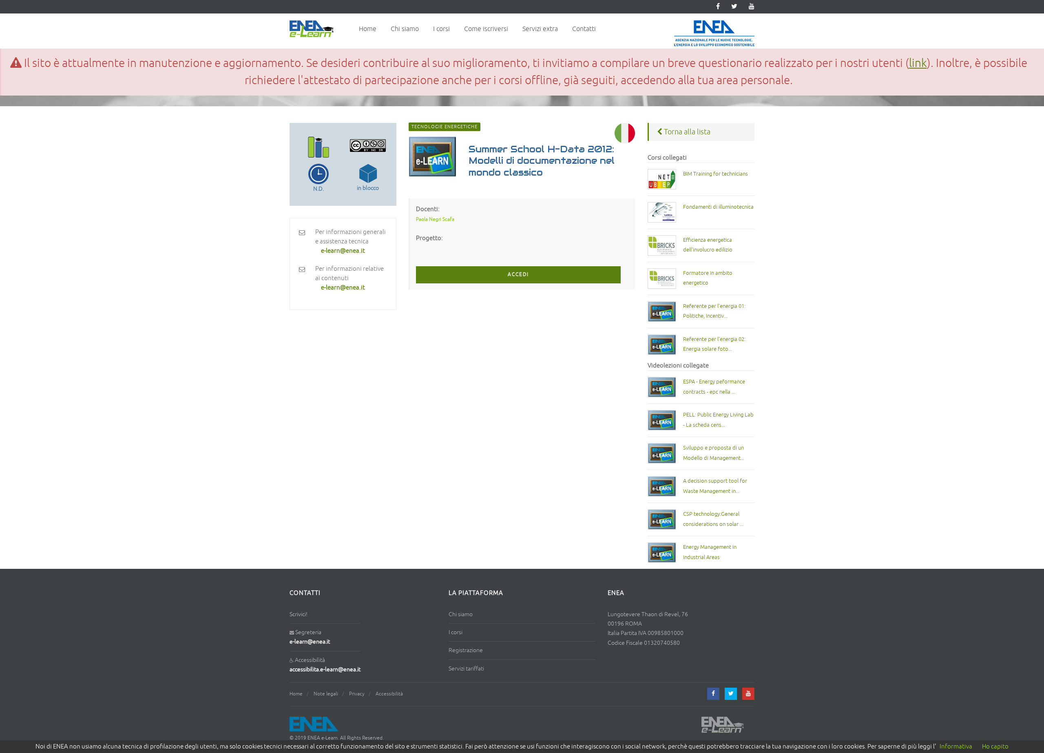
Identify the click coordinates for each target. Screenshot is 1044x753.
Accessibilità (389, 694)
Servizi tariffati (466, 668)
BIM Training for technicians (715, 174)
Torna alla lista (686, 131)
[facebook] (713, 694)
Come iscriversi (486, 29)
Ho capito (995, 747)
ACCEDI (518, 275)
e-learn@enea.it (310, 641)
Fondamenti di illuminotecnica (718, 207)
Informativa (956, 747)
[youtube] (751, 6)
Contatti (584, 29)
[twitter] (734, 6)
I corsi (441, 29)
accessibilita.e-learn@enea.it (325, 669)
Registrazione (466, 650)
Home (367, 29)
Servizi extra (540, 29)
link (918, 63)
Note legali (326, 694)
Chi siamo (405, 29)
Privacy (357, 694)
